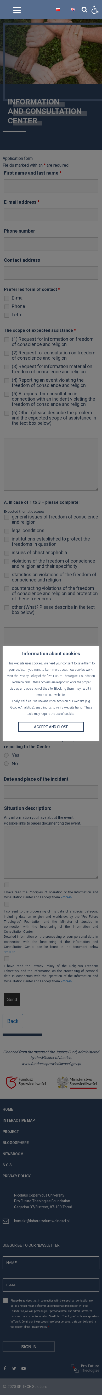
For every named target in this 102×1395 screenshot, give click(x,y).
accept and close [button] (51, 727)
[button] (95, 10)
